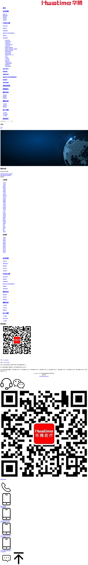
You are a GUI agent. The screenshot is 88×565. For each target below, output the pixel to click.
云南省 (4, 217)
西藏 (4, 218)
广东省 (4, 210)
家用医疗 (5, 35)
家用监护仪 (7, 64)
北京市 (4, 182)
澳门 (4, 230)
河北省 (4, 188)
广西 (4, 211)
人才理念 (5, 112)
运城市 (4, 247)
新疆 (4, 225)
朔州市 (4, 244)
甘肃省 (4, 221)
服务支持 (6, 92)
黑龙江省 (5, 195)
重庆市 (4, 187)
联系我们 (6, 118)
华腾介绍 (5, 14)
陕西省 (4, 220)
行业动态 (5, 105)
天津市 (4, 185)
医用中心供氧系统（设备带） (11, 48)
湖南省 (4, 208)
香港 (4, 228)
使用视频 (5, 95)
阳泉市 (4, 240)
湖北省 (4, 207)
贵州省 (4, 215)
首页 (4, 8)
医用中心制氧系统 (9, 47)
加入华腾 (6, 110)
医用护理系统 (8, 51)
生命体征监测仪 (8, 63)
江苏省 (4, 197)
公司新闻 (5, 103)
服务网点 (5, 96)
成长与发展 (5, 114)
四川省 (4, 214)
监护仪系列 (5, 25)
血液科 (6, 57)
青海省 (4, 223)
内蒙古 (4, 191)
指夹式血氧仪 (8, 66)
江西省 (4, 202)
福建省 (4, 201)
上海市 (4, 184)
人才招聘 (5, 115)
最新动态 (6, 101)
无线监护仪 (7, 46)
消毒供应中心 (8, 61)
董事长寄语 (5, 15)
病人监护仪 (7, 40)
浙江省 (4, 198)
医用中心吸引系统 (9, 50)
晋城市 (4, 243)
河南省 (4, 205)
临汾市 (4, 250)
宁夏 (4, 224)
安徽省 (4, 200)
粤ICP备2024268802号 (44, 376)
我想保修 (5, 98)
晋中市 (4, 246)
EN (1, 128)
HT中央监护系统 (8, 44)
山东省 (4, 204)
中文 (1, 127)
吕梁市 (4, 252)
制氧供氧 (5, 28)
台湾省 (4, 227)
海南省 (4, 212)
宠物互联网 (5, 37)
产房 (6, 56)
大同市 (4, 239)
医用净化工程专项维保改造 (8, 33)
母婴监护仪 (7, 43)
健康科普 (5, 106)
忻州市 (4, 249)
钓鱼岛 (4, 231)
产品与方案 (6, 23)
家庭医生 (6, 89)
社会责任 (5, 19)
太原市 (4, 237)
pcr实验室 (7, 59)
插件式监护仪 (8, 41)
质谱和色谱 (5, 30)
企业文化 (5, 18)
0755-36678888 (6, 362)
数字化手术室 (8, 53)
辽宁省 (4, 192)
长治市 (4, 241)
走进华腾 (6, 11)
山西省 (4, 189)
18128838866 (6, 360)
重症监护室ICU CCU (9, 54)
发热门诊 (7, 60)
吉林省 (4, 194)
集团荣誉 (5, 17)
